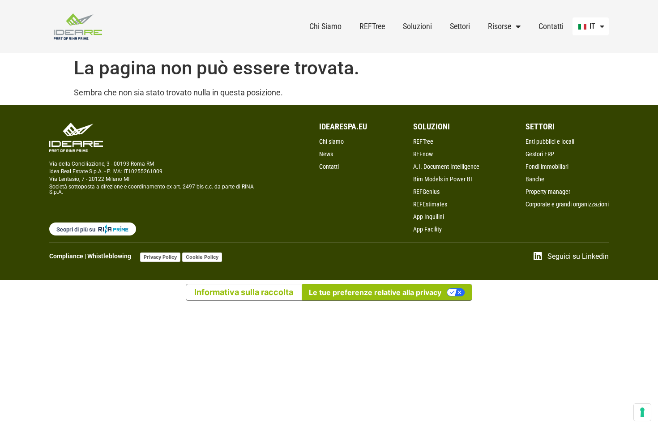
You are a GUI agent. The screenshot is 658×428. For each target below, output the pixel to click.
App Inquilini (428, 216)
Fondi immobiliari (547, 166)
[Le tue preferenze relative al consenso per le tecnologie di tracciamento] (642, 412)
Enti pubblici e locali (550, 141)
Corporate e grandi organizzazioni (567, 204)
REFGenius (426, 191)
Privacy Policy (160, 257)
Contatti (551, 26)
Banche (535, 179)
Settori (460, 26)
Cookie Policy (202, 257)
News (326, 154)
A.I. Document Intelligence (446, 166)
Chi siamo (331, 141)
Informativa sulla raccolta (243, 292)
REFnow (423, 154)
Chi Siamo (325, 26)
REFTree (372, 26)
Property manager (548, 191)
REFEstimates (430, 204)
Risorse (499, 26)
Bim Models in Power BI (442, 179)
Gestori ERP (540, 154)
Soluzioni (417, 26)
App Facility (427, 229)
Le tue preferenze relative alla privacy (375, 292)
